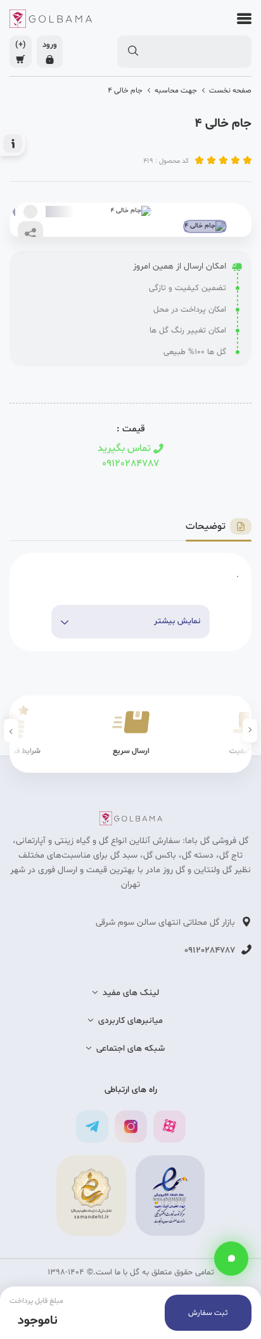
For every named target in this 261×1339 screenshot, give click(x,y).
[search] (132, 51)
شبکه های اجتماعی (130, 1049)
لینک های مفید (131, 993)
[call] (231, 1258)
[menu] (240, 18)
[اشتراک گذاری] (30, 233)
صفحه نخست (230, 91)
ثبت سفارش (208, 1313)
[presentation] (250, 730)
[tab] (218, 526)
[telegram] (92, 1126)
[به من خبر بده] (30, 212)
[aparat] (169, 1126)
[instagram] (131, 1126)
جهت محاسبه (176, 91)
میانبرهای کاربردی (130, 1021)
